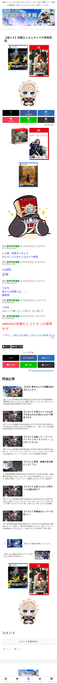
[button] (46, 120)
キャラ (7, 347)
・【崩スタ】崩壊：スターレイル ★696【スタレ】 (32, 336)
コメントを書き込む (28, 641)
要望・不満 (18, 347)
